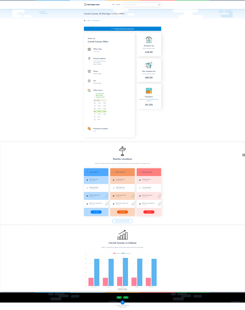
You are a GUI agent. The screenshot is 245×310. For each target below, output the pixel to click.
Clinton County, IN (147, 172)
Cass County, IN (93, 172)
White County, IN (120, 172)
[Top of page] (122, 302)
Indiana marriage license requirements (124, 28)
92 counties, (152, 99)
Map (113, 4)
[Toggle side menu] (243, 155)
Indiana (88, 20)
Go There (96, 212)
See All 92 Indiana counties (122, 221)
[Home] (84, 20)
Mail (126, 297)
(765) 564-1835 (97, 83)
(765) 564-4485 (97, 74)
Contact (118, 4)
